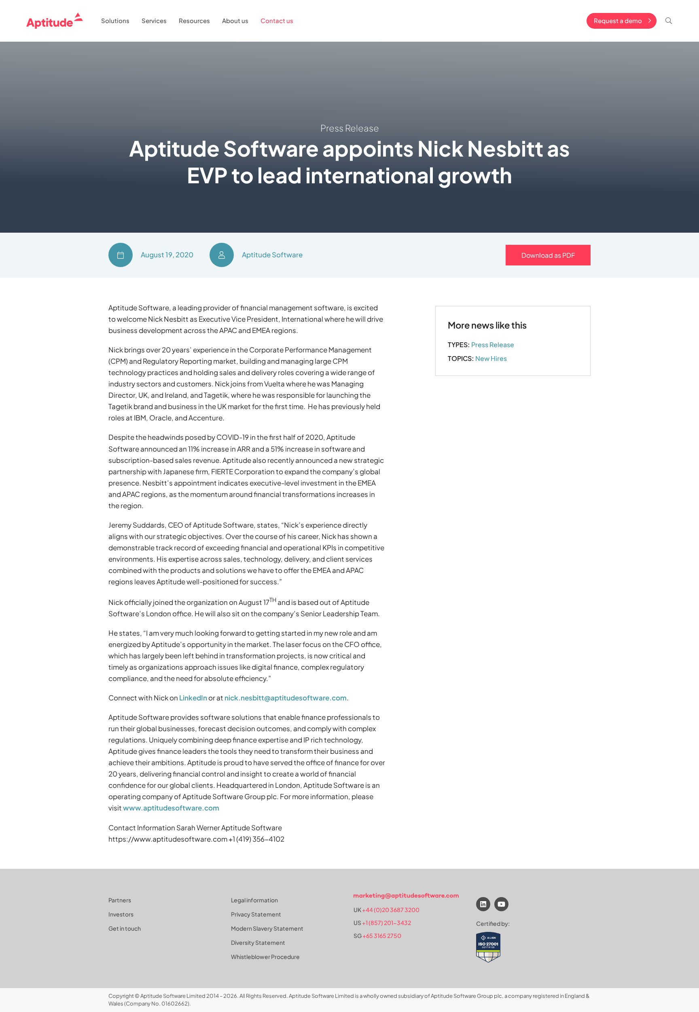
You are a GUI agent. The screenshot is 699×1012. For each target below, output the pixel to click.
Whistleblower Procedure (265, 956)
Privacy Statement (256, 914)
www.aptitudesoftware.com (171, 807)
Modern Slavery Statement (267, 928)
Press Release (492, 344)
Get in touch (124, 928)
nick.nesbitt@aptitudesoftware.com (286, 697)
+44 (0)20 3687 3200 (390, 909)
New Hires (491, 358)
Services (154, 20)
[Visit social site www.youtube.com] (501, 904)
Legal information (254, 900)
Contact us (277, 20)
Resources (194, 20)
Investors (120, 914)
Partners (119, 900)
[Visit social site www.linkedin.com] (483, 904)
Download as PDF (548, 255)
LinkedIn (193, 697)
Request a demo (618, 20)
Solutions (115, 20)
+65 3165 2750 (381, 935)
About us (235, 20)
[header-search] (669, 20)
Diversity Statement (258, 942)
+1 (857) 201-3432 (386, 922)
